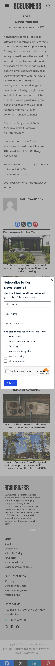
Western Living (16, 356)
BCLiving (13, 346)
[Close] (52, 280)
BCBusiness (15, 336)
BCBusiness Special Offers (23, 341)
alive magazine (17, 361)
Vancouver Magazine (20, 351)
